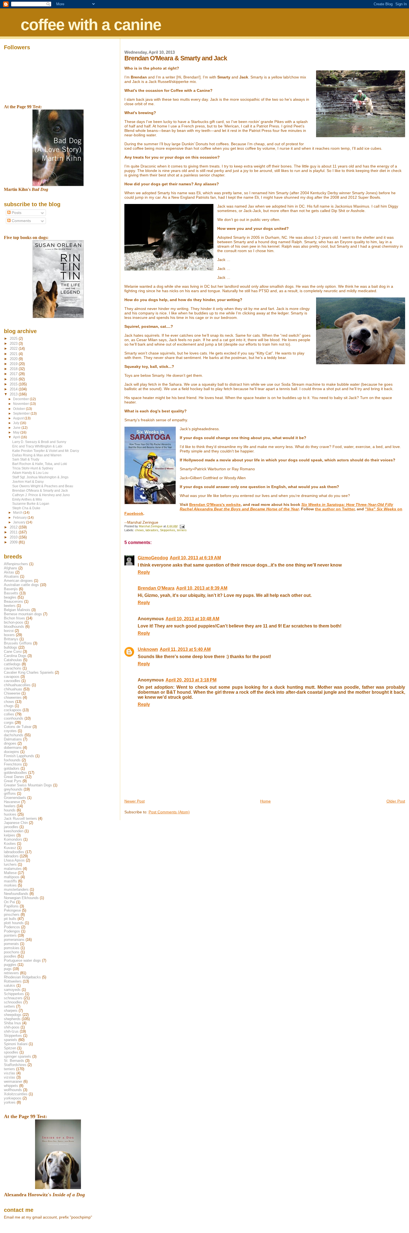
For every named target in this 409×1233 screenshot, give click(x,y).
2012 (14, 527)
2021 (14, 354)
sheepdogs (12, 1015)
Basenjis (11, 589)
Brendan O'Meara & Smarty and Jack (40, 490)
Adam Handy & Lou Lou (30, 472)
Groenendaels (15, 798)
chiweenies (13, 697)
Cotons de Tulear (17, 727)
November (21, 404)
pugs (8, 969)
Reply (144, 572)
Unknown (148, 649)
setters (9, 1006)
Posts (16, 213)
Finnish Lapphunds (19, 756)
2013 (14, 394)
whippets (11, 1086)
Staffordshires (15, 1065)
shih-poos (11, 1027)
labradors (152, 530)
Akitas (9, 572)
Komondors (13, 839)
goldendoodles (15, 773)
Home (265, 801)
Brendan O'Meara (156, 588)
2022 (14, 348)
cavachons (12, 668)
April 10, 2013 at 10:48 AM (192, 618)
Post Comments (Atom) (169, 812)
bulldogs (10, 647)
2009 (14, 542)
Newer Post (134, 801)
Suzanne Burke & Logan (30, 503)
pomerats (11, 944)
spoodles (11, 1052)
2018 (14, 369)
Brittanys (11, 639)
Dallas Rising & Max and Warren (36, 455)
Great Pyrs (12, 781)
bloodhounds (14, 626)
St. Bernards (14, 1061)
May (16, 432)
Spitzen (10, 1048)
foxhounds (12, 760)
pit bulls (10, 919)
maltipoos (11, 877)
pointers (10, 935)
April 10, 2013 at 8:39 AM (201, 588)
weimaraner (13, 1081)
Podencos (12, 927)
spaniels (10, 1040)
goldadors (11, 768)
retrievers (11, 973)
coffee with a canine (91, 24)
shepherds (12, 1019)
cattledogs (12, 664)
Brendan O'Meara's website (215, 504)
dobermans (13, 747)
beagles (10, 597)
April (17, 437)
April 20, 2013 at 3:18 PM (191, 680)
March (18, 513)
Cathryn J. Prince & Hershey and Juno (41, 495)
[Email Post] (182, 526)
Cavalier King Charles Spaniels (29, 672)
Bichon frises (14, 618)
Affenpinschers (16, 564)
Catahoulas (13, 660)
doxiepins (11, 752)
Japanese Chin (16, 823)
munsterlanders (16, 889)
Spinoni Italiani (16, 1044)
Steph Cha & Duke (26, 508)
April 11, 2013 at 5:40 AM (185, 649)
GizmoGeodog (153, 557)
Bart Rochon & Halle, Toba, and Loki (39, 464)
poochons (11, 952)
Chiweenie (12, 693)
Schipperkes (14, 994)
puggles (10, 965)
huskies (10, 814)
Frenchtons (13, 764)
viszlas (9, 1073)
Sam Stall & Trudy (25, 459)
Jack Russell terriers (20, 818)
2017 (14, 374)
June (17, 428)
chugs (9, 706)
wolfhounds (13, 1090)
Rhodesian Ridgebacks (22, 977)
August (18, 418)
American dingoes (18, 581)
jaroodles (11, 827)
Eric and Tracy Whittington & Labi (37, 446)
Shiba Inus (12, 1023)
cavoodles (12, 681)
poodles (10, 956)
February (20, 518)
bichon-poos (13, 622)
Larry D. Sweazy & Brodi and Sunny (39, 442)
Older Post (395, 801)
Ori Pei (9, 902)
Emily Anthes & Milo (27, 499)
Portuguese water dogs (22, 960)
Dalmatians (13, 739)
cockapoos (12, 710)
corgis (9, 722)
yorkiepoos (12, 1098)
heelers (10, 806)
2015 (14, 384)
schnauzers (13, 998)
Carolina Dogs (15, 656)
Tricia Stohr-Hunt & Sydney (32, 468)
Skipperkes (167, 530)
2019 (14, 364)
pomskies (11, 948)
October (19, 409)
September (22, 413)
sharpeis (11, 1010)
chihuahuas (13, 689)
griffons (10, 793)
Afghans (10, 568)
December (21, 399)
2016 (14, 379)
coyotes (10, 731)
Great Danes (14, 777)
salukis (9, 985)
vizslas (9, 1077)
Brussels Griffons (18, 643)
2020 (14, 359)
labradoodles (14, 852)
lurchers (10, 864)
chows (139, 530)
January (19, 522)
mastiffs (10, 881)
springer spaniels (17, 1056)
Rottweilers (13, 981)
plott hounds (14, 923)
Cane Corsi (13, 651)
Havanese (12, 802)
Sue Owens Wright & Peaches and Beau (42, 486)
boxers (9, 635)
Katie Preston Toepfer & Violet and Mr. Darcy (45, 450)
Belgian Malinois (17, 610)
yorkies (10, 1102)
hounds (10, 810)
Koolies (10, 843)
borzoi (9, 631)
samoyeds (12, 990)
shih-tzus (11, 1031)
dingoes (10, 743)
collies (9, 714)
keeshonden (13, 831)
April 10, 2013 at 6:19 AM (195, 557)
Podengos (12, 931)
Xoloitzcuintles (16, 1094)
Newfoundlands (16, 894)
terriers (182, 530)
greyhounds (13, 789)
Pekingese (12, 910)
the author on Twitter (334, 509)
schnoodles (13, 1002)
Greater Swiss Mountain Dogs (28, 785)
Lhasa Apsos (14, 860)
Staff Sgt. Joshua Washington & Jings (40, 477)
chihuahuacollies (17, 685)
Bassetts (11, 593)
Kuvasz (10, 848)
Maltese (10, 873)
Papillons (11, 906)
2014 (14, 389)
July (16, 423)
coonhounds (13, 718)
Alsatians (11, 576)
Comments (21, 221)
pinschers (11, 914)
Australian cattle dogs (21, 585)
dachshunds (13, 735)
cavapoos (11, 677)
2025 (14, 338)
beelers (10, 606)
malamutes (13, 869)
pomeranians (14, 939)
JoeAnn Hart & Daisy (28, 481)
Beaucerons (13, 601)
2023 (14, 343)
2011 (14, 532)
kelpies (9, 835)
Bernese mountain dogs (23, 614)
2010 (14, 537)
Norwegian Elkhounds (21, 898)
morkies (10, 885)
